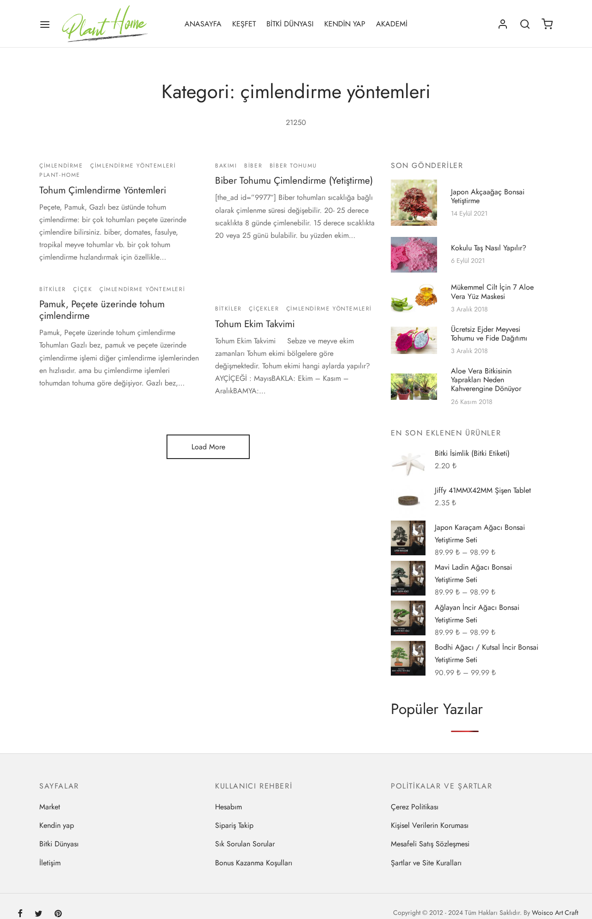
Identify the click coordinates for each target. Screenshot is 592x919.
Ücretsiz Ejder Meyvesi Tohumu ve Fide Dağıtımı (489, 333)
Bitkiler (52, 289)
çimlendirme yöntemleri (133, 165)
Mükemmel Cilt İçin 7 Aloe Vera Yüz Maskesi (492, 292)
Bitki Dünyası (59, 843)
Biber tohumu (293, 165)
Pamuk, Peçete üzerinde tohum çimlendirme (102, 310)
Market (49, 806)
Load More (208, 446)
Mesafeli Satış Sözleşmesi (430, 843)
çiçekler (264, 308)
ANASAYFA (203, 24)
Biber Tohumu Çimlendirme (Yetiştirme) (294, 180)
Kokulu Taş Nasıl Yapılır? (488, 247)
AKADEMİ (391, 24)
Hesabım (228, 806)
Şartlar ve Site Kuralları (426, 862)
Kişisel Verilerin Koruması (430, 825)
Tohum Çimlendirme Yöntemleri (102, 190)
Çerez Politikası (414, 806)
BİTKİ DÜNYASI (290, 24)
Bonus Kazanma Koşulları (253, 862)
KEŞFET (244, 24)
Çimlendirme (61, 165)
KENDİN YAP (344, 24)
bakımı (226, 165)
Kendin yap (56, 825)
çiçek (82, 289)
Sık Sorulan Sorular (245, 843)
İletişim (50, 862)
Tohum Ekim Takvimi (255, 324)
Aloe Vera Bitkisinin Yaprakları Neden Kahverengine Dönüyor (486, 380)
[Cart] (547, 24)
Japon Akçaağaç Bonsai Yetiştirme (487, 196)
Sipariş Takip (234, 825)
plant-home (59, 175)
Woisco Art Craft (555, 912)
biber (253, 165)
